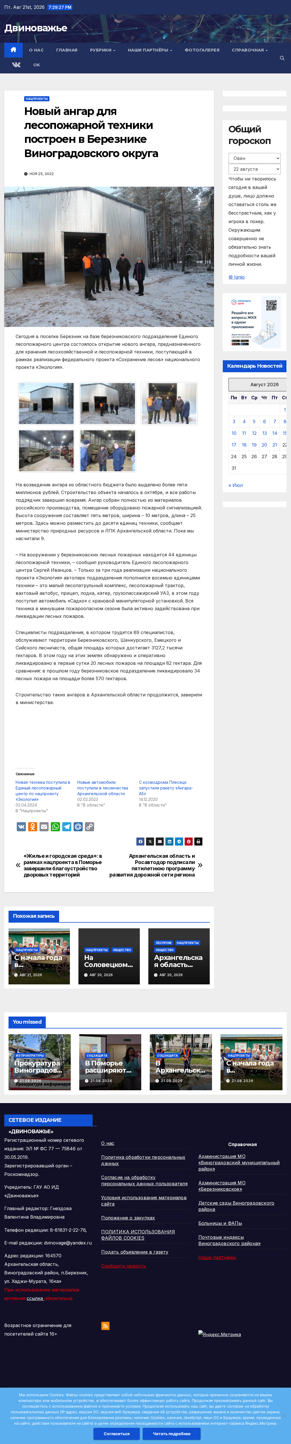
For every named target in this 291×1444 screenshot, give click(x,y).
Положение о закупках (128, 1218)
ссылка (35, 1298)
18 (244, 445)
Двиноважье (35, 28)
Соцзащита (97, 1055)
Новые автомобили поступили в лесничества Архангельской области (102, 788)
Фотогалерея (202, 50)
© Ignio (236, 277)
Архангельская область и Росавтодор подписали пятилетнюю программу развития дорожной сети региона (152, 865)
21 (275, 445)
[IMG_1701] (46, 403)
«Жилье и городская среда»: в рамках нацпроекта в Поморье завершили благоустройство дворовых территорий (63, 865)
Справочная (248, 50)
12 (254, 433)
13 (264, 433)
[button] (282, 58)
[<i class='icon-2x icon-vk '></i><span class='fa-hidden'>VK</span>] (15, 65)
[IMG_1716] (169, 403)
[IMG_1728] (46, 450)
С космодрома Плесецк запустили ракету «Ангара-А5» (166, 788)
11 (244, 433)
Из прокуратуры (30, 1055)
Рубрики (101, 50)
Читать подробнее (171, 1433)
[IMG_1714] (107, 403)
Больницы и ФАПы (220, 1223)
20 (264, 445)
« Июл (235, 485)
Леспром (163, 943)
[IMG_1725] (107, 450)
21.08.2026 (30, 1081)
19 (254, 445)
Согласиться (117, 1433)
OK (36, 64)
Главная (67, 50)
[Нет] (284, 1416)
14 (274, 433)
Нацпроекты (37, 98)
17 (234, 445)
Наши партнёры (149, 50)
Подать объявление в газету (134, 1252)
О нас (36, 50)
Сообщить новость (123, 1266)
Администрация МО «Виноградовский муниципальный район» (239, 1162)
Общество (122, 950)
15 (285, 433)
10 (234, 433)
